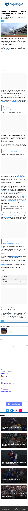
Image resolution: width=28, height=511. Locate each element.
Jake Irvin (16, 317)
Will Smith (17, 215)
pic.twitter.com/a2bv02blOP (11, 151)
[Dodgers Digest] (14, 3)
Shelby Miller (4, 264)
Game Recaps (22, 17)
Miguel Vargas (5, 190)
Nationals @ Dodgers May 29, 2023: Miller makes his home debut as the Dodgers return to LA (9, 340)
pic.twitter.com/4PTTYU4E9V (9, 210)
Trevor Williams (20, 176)
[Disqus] (14, 385)
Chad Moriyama (6, 17)
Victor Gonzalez (15, 256)
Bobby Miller (11, 49)
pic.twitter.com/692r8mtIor (8, 109)
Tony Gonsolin (11, 314)
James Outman (13, 192)
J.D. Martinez (6, 217)
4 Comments (5, 18)
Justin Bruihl (16, 259)
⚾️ (14, 404)
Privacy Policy (14, 508)
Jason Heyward (15, 101)
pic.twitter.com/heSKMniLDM (13, 243)
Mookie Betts (12, 200)
